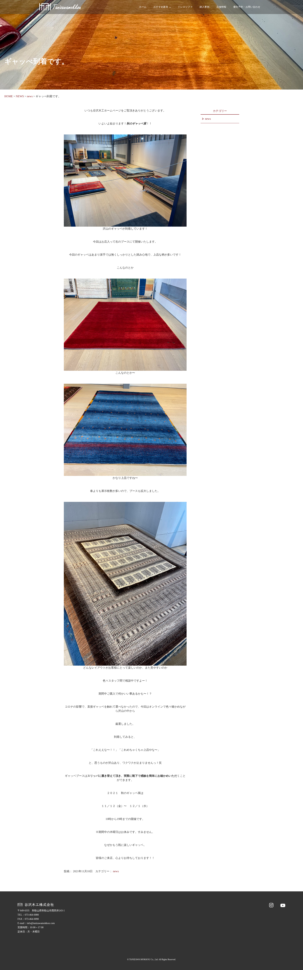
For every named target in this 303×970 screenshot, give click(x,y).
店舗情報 (221, 7)
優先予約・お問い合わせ (246, 7)
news (116, 871)
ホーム (142, 7)
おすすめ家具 (160, 7)
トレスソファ (185, 7)
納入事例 (204, 7)
